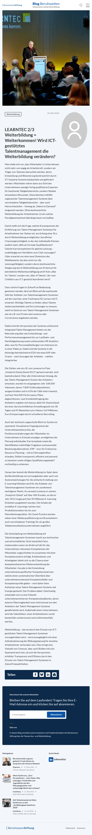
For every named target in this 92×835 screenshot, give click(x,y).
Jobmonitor (51, 759)
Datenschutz (70, 828)
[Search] (81, 5)
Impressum (81, 828)
